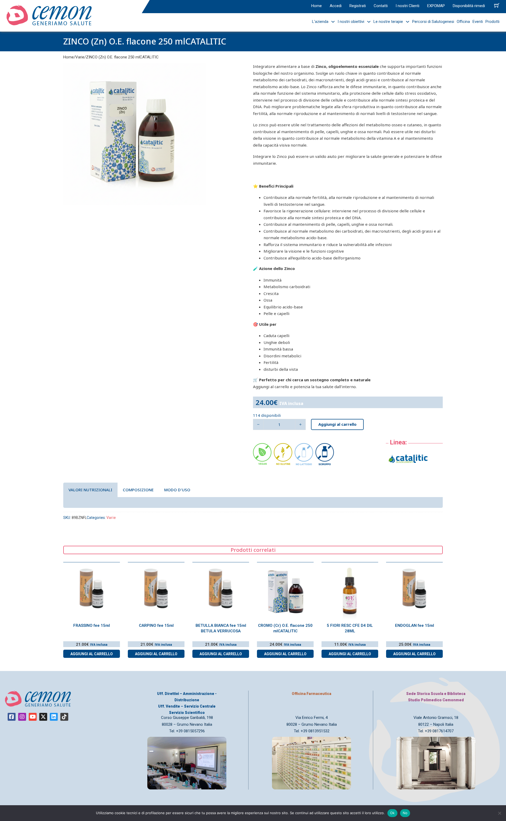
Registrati (357, 5)
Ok (392, 813)
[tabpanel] (253, 502)
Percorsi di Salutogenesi (433, 21)
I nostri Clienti (407, 5)
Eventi (478, 21)
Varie (79, 57)
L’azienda (320, 21)
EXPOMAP (436, 5)
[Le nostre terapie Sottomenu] (406, 22)
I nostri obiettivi (351, 21)
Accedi (336, 5)
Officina (463, 21)
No (405, 813)
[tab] (90, 490)
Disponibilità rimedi (469, 5)
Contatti (381, 5)
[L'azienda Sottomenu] (331, 22)
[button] (198, 70)
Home (316, 5)
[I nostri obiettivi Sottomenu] (367, 22)
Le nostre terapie (388, 21)
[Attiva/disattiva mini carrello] (496, 5)
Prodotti (492, 21)
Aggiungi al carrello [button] (91, 654)
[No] (499, 813)
